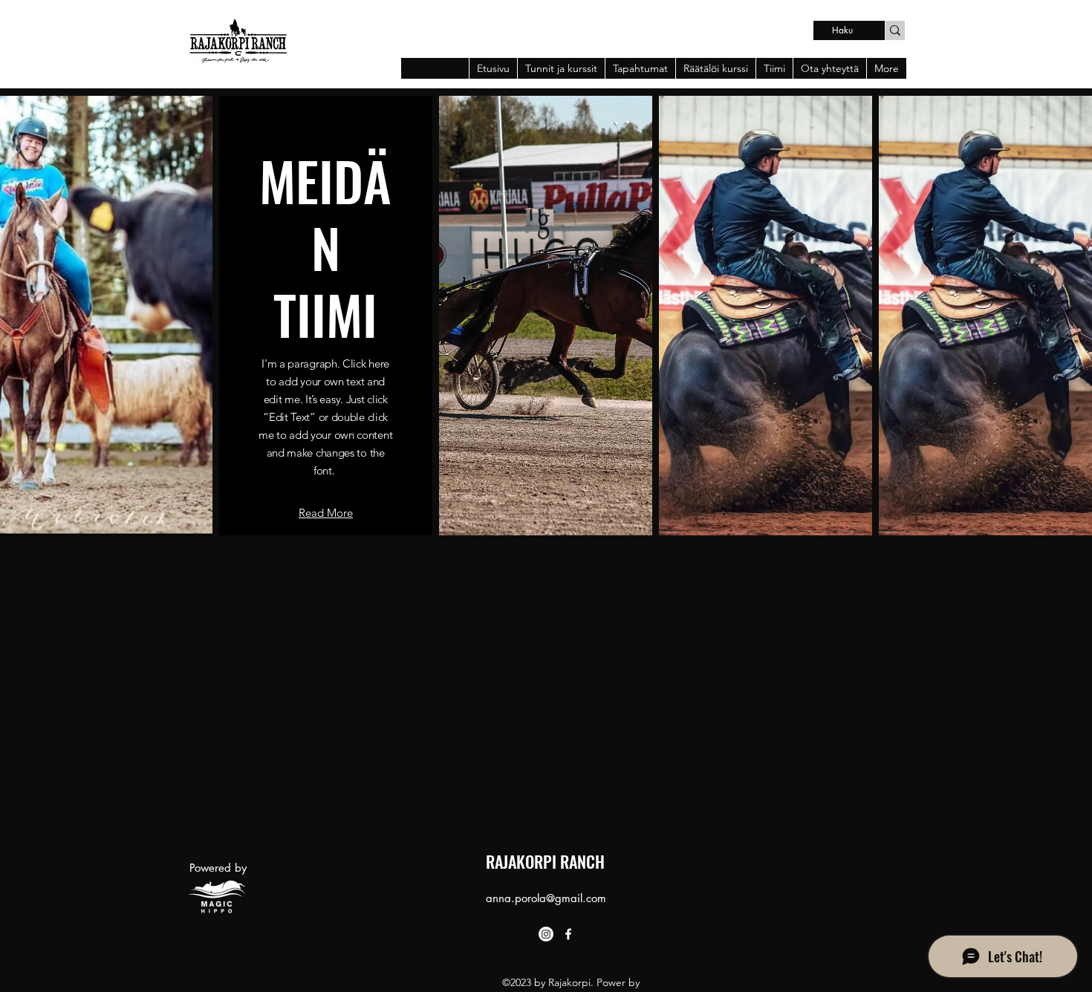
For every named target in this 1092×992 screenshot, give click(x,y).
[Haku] (895, 30)
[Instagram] (546, 934)
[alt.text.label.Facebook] (1030, 27)
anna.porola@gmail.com (546, 898)
